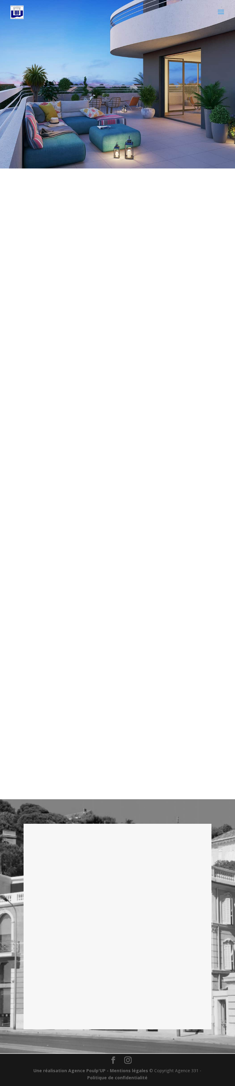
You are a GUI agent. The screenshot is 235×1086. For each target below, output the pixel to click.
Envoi (193, 1015)
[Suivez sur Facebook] (20, 214)
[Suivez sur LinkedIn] (57, 214)
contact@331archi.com (58, 884)
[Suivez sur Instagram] (45, 214)
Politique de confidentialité (117, 1077)
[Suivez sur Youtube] (32, 214)
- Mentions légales (127, 1070)
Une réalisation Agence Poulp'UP (69, 1070)
